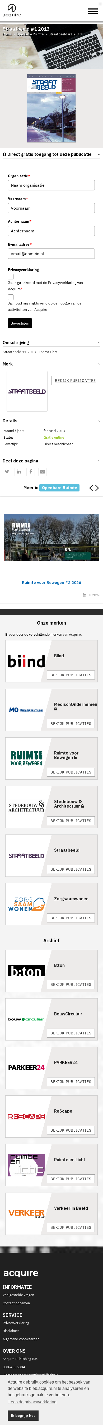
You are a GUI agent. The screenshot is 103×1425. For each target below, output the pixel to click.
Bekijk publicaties (75, 380)
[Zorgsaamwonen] (29, 904)
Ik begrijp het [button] (23, 1415)
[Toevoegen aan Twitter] (7, 472)
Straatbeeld (66, 850)
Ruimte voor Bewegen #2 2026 (51, 582)
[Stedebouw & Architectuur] (29, 807)
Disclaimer (11, 1331)
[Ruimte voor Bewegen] (29, 758)
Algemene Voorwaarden (21, 1339)
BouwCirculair (68, 1013)
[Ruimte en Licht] (29, 1165)
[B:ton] (29, 971)
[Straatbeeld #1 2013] (51, 108)
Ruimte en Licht (69, 1159)
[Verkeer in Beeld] (29, 1214)
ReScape (63, 1111)
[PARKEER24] (29, 1068)
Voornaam (18, 198)
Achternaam (19, 221)
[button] (96, 488)
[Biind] (29, 661)
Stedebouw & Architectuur (68, 804)
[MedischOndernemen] (29, 710)
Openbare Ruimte (30, 34)
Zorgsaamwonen (71, 898)
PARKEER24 (66, 1062)
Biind (59, 655)
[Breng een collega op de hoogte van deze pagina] (42, 472)
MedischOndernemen (75, 704)
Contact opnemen (16, 1303)
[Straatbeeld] (27, 391)
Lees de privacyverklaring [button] (32, 1402)
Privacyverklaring (16, 1323)
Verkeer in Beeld (71, 1208)
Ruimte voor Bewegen (66, 755)
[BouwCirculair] (29, 1019)
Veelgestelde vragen (18, 1295)
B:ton (59, 965)
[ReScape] (29, 1116)
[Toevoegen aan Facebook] (30, 472)
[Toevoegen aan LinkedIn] (19, 472)
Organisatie (19, 176)
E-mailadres (20, 244)
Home (7, 34)
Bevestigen (20, 323)
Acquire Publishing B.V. (20, 1359)
